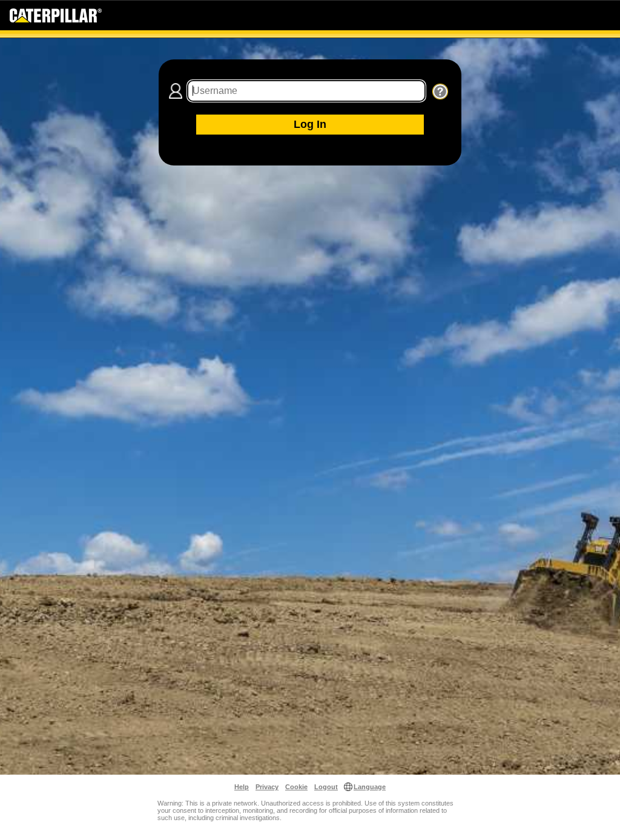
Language (370, 786)
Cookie (296, 786)
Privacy (267, 786)
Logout (326, 786)
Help (241, 786)
